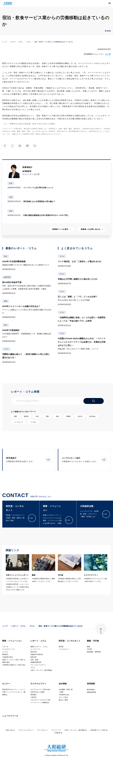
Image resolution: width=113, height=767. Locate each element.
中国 (37, 416)
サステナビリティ (38, 684)
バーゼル (33, 422)
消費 (15, 416)
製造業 (26, 416)
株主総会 (92, 416)
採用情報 (91, 684)
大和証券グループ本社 (97, 730)
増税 (47, 416)
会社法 (80, 416)
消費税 (68, 416)
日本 (10, 183)
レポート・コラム (16, 42)
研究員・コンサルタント (70, 641)
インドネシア (18, 422)
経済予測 (7, 277)
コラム (28, 42)
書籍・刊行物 (93, 641)
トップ (4, 42)
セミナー (6, 684)
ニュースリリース (10, 716)
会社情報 (63, 684)
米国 (5, 301)
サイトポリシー (42, 730)
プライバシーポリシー (26, 730)
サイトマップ (56, 730)
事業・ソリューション (12, 641)
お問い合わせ (10, 730)
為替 (57, 416)
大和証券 (57, 733)
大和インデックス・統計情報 (74, 730)
